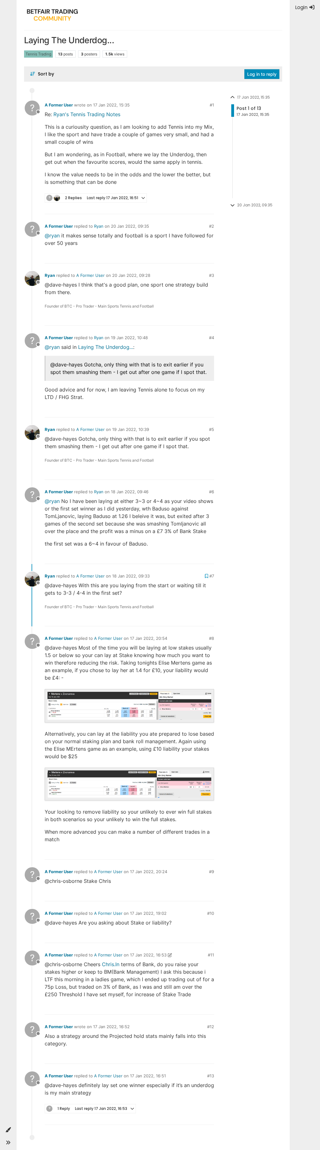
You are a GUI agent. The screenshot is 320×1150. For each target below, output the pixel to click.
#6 (211, 491)
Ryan (98, 226)
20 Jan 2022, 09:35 (130, 226)
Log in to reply (262, 74)
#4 (211, 337)
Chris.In (110, 964)
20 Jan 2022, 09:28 (131, 275)
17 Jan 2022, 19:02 (148, 913)
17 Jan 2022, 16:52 (111, 1026)
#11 (211, 954)
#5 (211, 429)
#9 (211, 871)
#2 (211, 226)
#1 (212, 104)
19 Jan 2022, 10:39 (130, 429)
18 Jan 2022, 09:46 (129, 491)
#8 (211, 638)
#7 (211, 575)
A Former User (59, 104)
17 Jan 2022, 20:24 (148, 871)
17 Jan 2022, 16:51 (148, 1075)
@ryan (52, 235)
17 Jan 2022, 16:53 (148, 954)
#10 (210, 913)
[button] (8, 1130)
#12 (210, 1026)
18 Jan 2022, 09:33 (131, 575)
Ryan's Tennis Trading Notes (86, 114)
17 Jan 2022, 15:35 (111, 104)
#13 (210, 1075)
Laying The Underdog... (105, 347)
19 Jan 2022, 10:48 (129, 337)
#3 (211, 275)
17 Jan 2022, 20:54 (148, 638)
